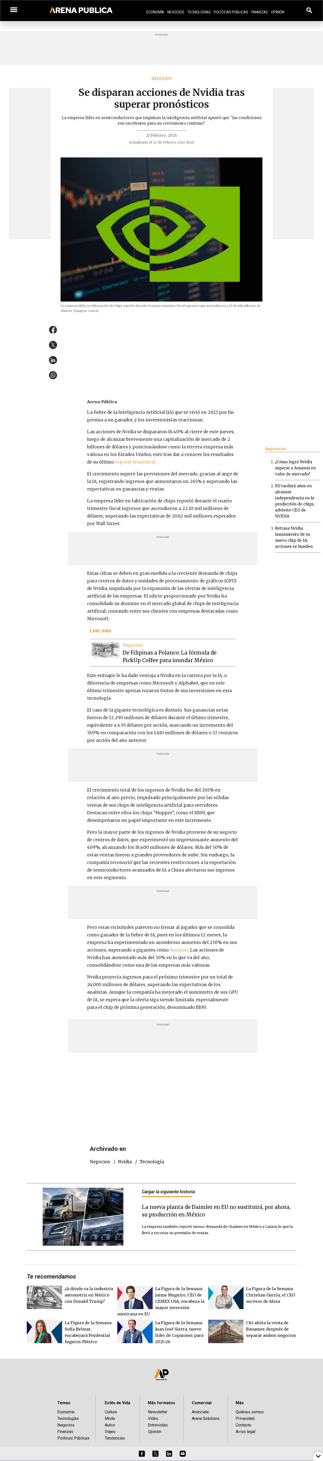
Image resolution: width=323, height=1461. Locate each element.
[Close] (192, 692)
